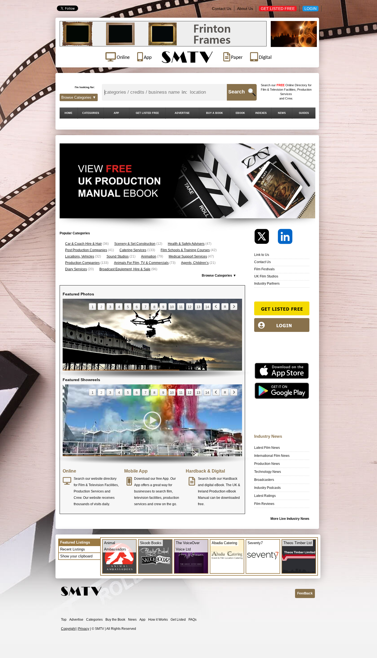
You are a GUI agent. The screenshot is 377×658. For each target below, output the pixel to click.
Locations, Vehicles (79, 256)
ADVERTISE (182, 113)
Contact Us (221, 8)
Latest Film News (267, 448)
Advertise (76, 620)
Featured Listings (75, 542)
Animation (148, 256)
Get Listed (178, 620)
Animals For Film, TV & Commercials (141, 263)
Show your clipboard (76, 556)
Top (64, 620)
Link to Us (261, 255)
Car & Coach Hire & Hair (83, 244)
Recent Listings (72, 549)
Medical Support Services (188, 256)
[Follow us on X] (265, 238)
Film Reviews (264, 504)
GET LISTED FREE (147, 113)
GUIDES (304, 113)
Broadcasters (264, 480)
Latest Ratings (265, 496)
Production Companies (82, 263)
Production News (267, 464)
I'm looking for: (85, 87)
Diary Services (76, 269)
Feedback (305, 593)
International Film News (272, 456)
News (132, 620)
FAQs (193, 620)
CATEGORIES (90, 113)
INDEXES (261, 113)
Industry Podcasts (267, 488)
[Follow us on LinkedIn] (285, 238)
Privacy (83, 629)
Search (236, 92)
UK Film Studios (266, 276)
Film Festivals (264, 269)
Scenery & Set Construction (134, 244)
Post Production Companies (86, 250)
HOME (68, 113)
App (142, 620)
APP (116, 113)
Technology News (267, 472)
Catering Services (133, 250)
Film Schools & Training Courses (185, 250)
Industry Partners (267, 283)
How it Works (158, 620)
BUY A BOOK (214, 113)
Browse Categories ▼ (78, 97)
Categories (94, 620)
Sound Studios (118, 256)
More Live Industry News (289, 519)
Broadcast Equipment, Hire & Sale (124, 269)
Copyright (68, 629)
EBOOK (240, 113)
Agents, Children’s (195, 263)
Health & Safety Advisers (186, 244)
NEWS (282, 113)
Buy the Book (115, 620)
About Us (245, 8)
